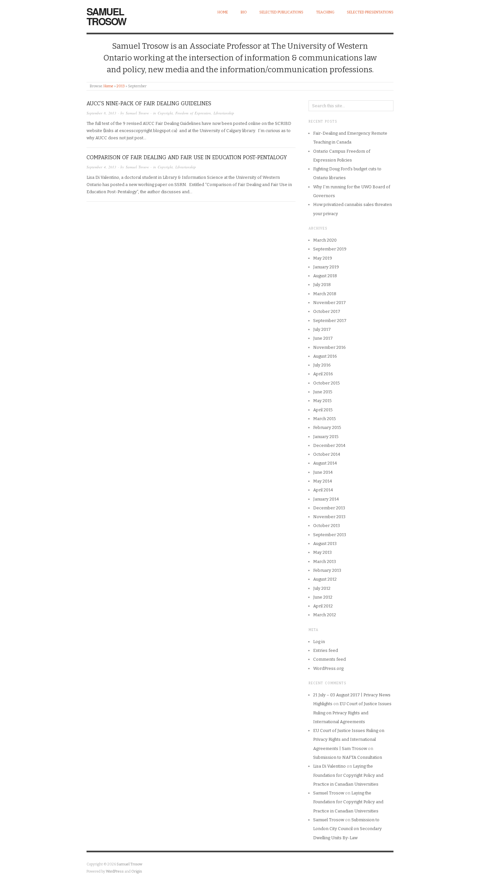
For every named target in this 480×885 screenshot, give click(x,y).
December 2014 (329, 445)
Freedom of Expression (193, 113)
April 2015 (323, 409)
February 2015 (327, 427)
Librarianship (224, 113)
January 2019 (326, 266)
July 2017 (322, 329)
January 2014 (326, 499)
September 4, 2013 (101, 166)
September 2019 (329, 249)
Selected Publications (281, 12)
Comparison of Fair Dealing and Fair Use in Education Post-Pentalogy (187, 157)
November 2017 (329, 302)
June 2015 (322, 391)
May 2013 (322, 552)
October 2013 (326, 525)
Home (222, 12)
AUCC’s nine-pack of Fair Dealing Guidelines (149, 103)
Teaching (325, 12)
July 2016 (322, 365)
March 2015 (324, 418)
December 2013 (329, 507)
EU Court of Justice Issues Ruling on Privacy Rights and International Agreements (352, 712)
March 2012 (324, 614)
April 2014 (323, 489)
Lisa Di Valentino (329, 766)
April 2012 (323, 606)
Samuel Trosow (106, 16)
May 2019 (322, 258)
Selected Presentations (370, 12)
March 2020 (325, 240)
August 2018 (325, 275)
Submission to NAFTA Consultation (347, 757)
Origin (136, 871)
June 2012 (322, 597)
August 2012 (325, 579)
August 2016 (325, 356)
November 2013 (329, 516)
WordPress (115, 871)
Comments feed (329, 659)
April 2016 (323, 373)
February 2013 (327, 570)
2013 (121, 86)
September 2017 (329, 320)
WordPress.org (328, 668)
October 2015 (326, 383)
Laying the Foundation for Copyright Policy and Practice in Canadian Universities (348, 775)
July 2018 (322, 284)
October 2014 (326, 454)
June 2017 (323, 338)
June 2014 (323, 472)
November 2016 (329, 347)
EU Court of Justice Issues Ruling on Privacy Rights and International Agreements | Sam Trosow (348, 739)
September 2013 (329, 534)
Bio (244, 12)
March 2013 (324, 561)
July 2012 (321, 588)
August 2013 (325, 543)
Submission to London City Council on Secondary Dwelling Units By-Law (347, 828)
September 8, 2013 (101, 113)
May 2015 (322, 400)
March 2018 (324, 293)
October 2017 (326, 311)
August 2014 (325, 463)
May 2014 (322, 481)
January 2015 (326, 436)
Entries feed (325, 650)
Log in (319, 641)
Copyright (165, 113)
